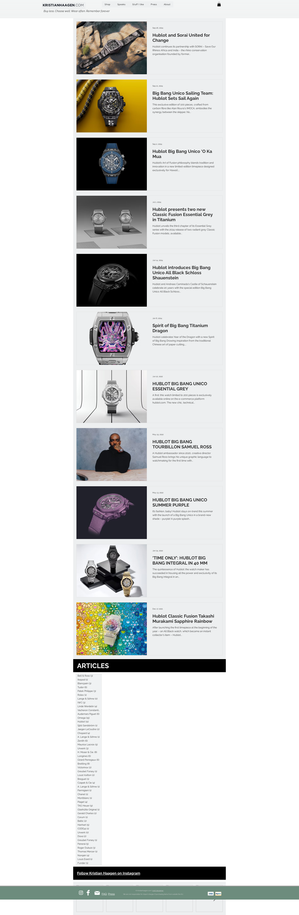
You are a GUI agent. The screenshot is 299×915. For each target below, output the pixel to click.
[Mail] (97, 893)
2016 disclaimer (158, 890)
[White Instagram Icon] (81, 893)
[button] (219, 4)
